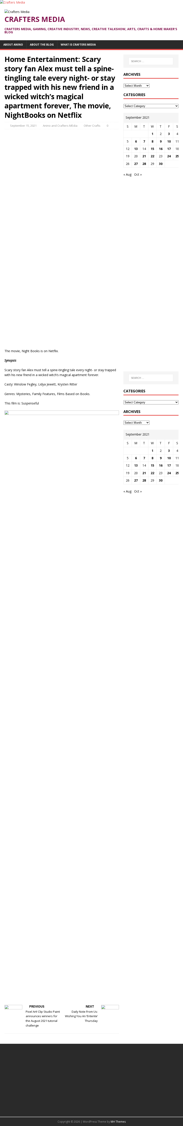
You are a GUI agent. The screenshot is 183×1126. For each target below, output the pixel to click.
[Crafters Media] (12, 2)
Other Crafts (92, 126)
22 (152, 156)
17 (169, 149)
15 (152, 149)
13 (136, 149)
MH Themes (118, 1122)
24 (169, 156)
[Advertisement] (61, 165)
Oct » (138, 174)
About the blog (42, 44)
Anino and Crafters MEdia (60, 126)
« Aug (127, 174)
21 (144, 156)
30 (160, 164)
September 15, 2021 (23, 126)
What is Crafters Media (78, 44)
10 (169, 141)
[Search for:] (151, 61)
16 (160, 149)
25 (177, 156)
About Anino (13, 44)
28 (144, 164)
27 (136, 164)
